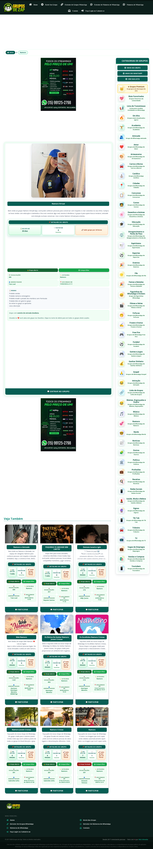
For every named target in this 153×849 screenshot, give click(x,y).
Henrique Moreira (49, 691)
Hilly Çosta (84, 598)
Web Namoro (21, 637)
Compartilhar (84, 270)
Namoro (23, 52)
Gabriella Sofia (13, 781)
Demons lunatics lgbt (92, 547)
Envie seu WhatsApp (133, 73)
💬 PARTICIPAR (21, 609)
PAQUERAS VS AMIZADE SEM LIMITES (56, 548)
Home (36, 5)
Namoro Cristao (56, 730)
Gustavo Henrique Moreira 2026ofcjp (13, 691)
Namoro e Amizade (21, 547)
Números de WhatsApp (135, 5)
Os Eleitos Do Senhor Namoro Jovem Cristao (57, 638)
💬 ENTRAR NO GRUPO (58, 391)
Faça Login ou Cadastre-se (94, 11)
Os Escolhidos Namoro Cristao (92, 637)
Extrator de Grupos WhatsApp (76, 5)
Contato (75, 11)
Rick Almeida (143, 839)
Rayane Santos (49, 600)
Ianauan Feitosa (84, 782)
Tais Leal (12, 284)
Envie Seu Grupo (51, 5)
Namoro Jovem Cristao (21, 730)
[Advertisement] (76, 33)
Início (12, 52)
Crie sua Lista (134, 79)
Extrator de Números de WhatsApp (106, 5)
